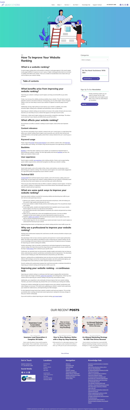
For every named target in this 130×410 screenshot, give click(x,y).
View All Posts (65, 353)
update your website (33, 216)
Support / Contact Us (26, 364)
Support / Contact (97, 4)
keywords (31, 142)
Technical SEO (24, 177)
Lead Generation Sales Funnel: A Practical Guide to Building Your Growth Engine (98, 401)
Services (67, 4)
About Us (68, 364)
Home (53, 4)
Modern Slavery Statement (72, 373)
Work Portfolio (69, 367)
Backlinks (23, 150)
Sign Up (84, 104)
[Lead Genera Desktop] (10, 4)
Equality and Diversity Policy (73, 375)
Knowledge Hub (86, 4)
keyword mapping (41, 142)
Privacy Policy (69, 378)
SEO (83, 73)
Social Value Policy (70, 376)
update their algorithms (46, 275)
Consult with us (88, 78)
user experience (38, 160)
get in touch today (57, 296)
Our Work (75, 4)
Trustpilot (2, 2)
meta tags (67, 142)
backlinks (60, 152)
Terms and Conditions (71, 372)
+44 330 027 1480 (111, 4)
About (58, 4)
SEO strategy (30, 248)
